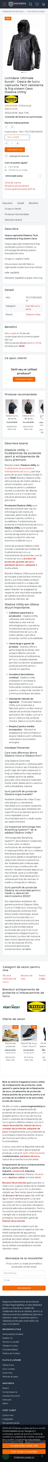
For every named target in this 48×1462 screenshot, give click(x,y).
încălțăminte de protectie (18, 468)
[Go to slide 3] (24, 72)
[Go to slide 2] (23, 72)
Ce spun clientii (13, 208)
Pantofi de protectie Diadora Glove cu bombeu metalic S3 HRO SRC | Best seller (10, 1045)
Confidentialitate (10, 1349)
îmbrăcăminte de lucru (17, 471)
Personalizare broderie (12, 1334)
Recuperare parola (10, 1423)
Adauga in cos (14, 149)
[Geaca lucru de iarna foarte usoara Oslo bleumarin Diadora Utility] (12, 406)
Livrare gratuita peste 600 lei (20, 189)
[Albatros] (36, 1011)
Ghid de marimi (13, 182)
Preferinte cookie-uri (24, 1457)
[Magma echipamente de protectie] (17, 4)
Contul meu (7, 1415)
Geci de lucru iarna (36, 11)
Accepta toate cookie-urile (24, 1445)
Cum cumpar (8, 1369)
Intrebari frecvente (11, 1396)
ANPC (5, 1403)
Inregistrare (7, 1419)
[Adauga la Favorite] (16, 411)
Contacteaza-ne (9, 1392)
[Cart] (43, 4)
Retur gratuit (12, 333)
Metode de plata (10, 1376)
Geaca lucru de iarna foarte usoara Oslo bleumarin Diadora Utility (12, 417)
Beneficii (33, 203)
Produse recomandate (17, 214)
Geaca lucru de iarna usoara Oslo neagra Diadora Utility (28, 417)
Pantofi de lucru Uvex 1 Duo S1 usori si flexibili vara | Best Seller (29, 1045)
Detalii (20, 203)
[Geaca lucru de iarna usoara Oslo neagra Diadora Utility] (28, 406)
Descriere (7, 203)
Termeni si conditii (10, 1342)
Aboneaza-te (24, 1288)
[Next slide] (40, 417)
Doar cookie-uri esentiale (24, 1451)
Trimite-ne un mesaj (18, 170)
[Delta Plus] (11, 1011)
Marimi (5, 1388)
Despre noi (7, 1338)
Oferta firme (8, 1365)
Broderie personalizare (17, 186)
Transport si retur (10, 1346)
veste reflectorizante (33, 1153)
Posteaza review (24, 379)
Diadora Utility (33, 314)
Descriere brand (13, 220)
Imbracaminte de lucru (13, 11)
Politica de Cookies (11, 1353)
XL (12, 127)
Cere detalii (14, 167)
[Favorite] (37, 4)
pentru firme (34, 343)
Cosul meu (7, 1373)
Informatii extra (14, 176)
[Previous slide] (5, 1006)
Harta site (6, 1400)
